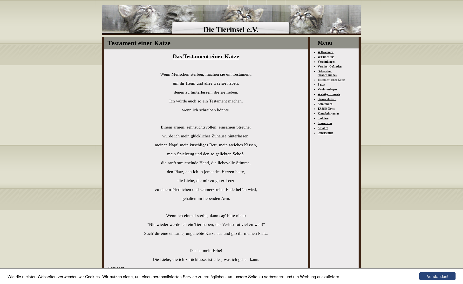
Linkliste (323, 118)
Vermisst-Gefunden (330, 66)
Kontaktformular (328, 113)
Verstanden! (437, 276)
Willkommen (326, 52)
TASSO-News (326, 108)
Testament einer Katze (331, 79)
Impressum (325, 123)
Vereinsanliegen (327, 89)
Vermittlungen (326, 61)
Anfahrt (323, 128)
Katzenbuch (325, 104)
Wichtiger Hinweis (329, 94)
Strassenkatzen (327, 99)
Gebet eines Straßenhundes (327, 73)
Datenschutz (325, 133)
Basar (321, 84)
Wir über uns (326, 57)
